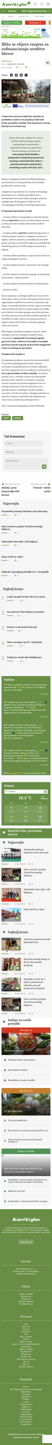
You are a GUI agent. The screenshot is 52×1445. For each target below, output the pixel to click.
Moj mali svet (26, 1296)
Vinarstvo (24, 16)
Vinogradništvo (26, 1414)
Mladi (10, 16)
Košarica (26, 1329)
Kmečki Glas (7, 61)
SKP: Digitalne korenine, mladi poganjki (26, 1389)
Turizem (26, 1402)
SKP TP (26, 1361)
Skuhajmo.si (26, 1299)
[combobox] (26, 792)
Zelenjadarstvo (26, 1404)
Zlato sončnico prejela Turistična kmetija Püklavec (22, 528)
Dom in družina (26, 1417)
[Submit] (44, 467)
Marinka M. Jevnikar (15, 64)
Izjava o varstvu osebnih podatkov (26, 1344)
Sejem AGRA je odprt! (12, 556)
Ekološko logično (26, 1366)
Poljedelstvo (26, 1392)
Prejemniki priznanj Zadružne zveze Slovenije (24, 511)
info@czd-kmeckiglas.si (26, 1273)
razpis (17, 418)
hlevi (6, 418)
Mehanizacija (26, 1409)
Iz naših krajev (26, 1419)
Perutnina (39, 16)
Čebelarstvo (26, 1396)
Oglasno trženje (26, 1341)
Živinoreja (26, 1394)
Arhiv (26, 1324)
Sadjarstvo (26, 1407)
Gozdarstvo (26, 1424)
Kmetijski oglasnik (26, 1301)
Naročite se (26, 1242)
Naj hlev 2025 (26, 1356)
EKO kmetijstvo (26, 1422)
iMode (36, 1437)
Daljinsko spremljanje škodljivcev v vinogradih (25, 571)
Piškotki (26, 1339)
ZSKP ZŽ (26, 1364)
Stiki (26, 1334)
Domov (12, 11)
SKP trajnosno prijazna (26, 1359)
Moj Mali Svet (26, 1351)
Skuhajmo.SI (26, 1354)
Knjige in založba (26, 1294)
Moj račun (26, 1326)
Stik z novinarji (26, 1336)
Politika (26, 1399)
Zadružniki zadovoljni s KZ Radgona (20, 541)
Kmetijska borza (26, 1304)
